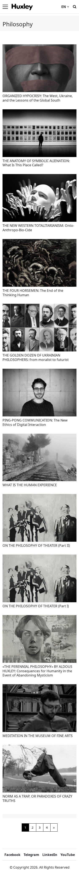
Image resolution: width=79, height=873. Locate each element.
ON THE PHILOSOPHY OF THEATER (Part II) (36, 545)
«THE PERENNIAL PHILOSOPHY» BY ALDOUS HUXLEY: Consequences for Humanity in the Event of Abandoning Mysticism (37, 671)
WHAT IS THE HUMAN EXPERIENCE (30, 485)
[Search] (74, 6)
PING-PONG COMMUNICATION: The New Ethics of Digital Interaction (35, 422)
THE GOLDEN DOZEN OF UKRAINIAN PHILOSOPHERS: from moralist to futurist (36, 357)
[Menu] (5, 6)
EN (63, 6)
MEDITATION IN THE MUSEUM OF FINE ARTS (38, 735)
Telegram (31, 854)
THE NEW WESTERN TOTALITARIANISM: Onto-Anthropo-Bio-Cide (38, 227)
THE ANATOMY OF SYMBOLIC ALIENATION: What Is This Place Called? (36, 163)
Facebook (12, 854)
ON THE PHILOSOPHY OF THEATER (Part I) (36, 606)
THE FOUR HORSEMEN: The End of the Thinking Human (33, 292)
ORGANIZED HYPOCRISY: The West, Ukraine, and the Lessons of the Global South (38, 98)
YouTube (67, 854)
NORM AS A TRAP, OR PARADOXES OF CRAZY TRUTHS (37, 798)
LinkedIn (49, 854)
